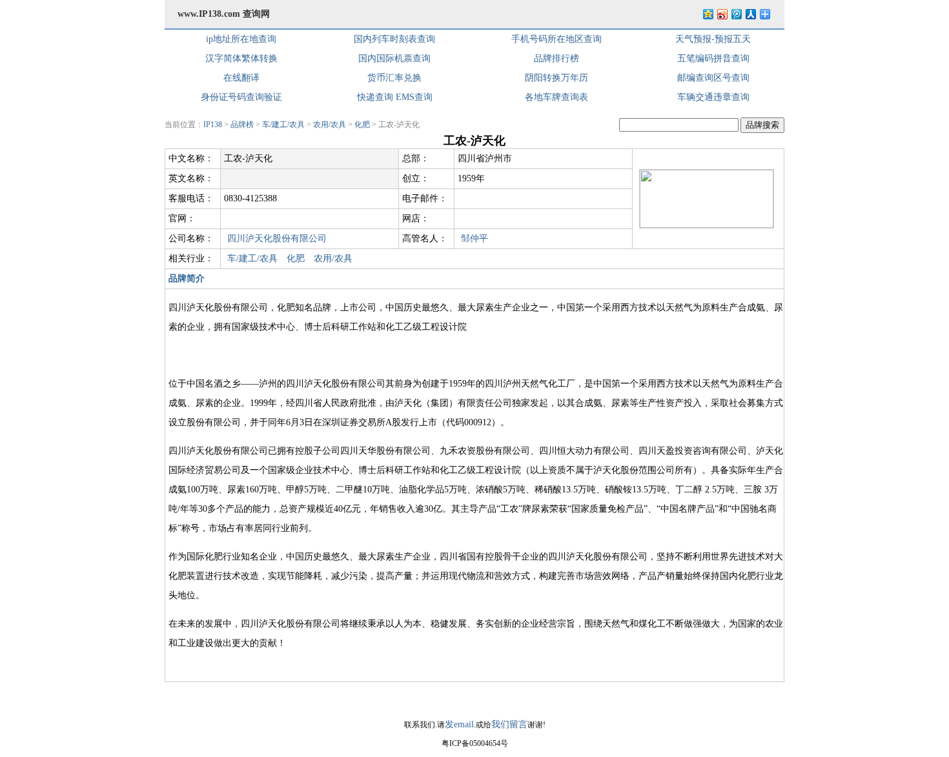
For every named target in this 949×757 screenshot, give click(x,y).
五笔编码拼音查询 (713, 58)
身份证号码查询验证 (241, 97)
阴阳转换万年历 (556, 78)
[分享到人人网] (750, 14)
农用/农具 (329, 124)
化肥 (362, 124)
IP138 (212, 124)
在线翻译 (241, 78)
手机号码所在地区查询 (556, 39)
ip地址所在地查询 (241, 39)
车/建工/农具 (283, 124)
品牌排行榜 (556, 58)
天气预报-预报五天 (713, 39)
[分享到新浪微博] (722, 14)
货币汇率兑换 (394, 78)
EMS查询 (414, 97)
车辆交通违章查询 (713, 97)
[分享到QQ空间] (707, 14)
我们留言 (509, 724)
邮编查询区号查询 (713, 78)
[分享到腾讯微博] (736, 14)
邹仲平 (474, 238)
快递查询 (375, 97)
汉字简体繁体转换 (241, 58)
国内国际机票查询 (394, 58)
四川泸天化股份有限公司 (277, 238)
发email (459, 724)
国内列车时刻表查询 (394, 39)
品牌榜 (242, 124)
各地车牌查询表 (556, 97)
